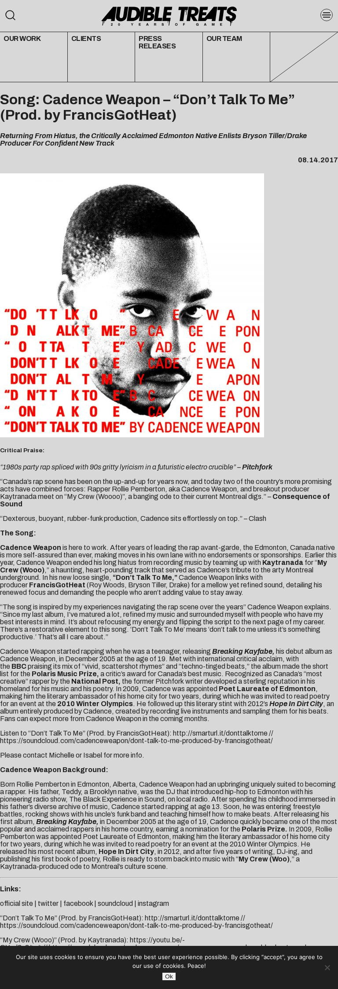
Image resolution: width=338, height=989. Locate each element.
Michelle (61, 755)
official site (16, 903)
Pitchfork (257, 467)
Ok (169, 976)
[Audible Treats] (168, 15)
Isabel (92, 755)
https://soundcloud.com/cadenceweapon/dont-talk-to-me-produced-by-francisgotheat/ (136, 740)
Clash (257, 518)
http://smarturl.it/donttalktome (220, 733)
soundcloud (115, 903)
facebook (78, 903)
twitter (48, 903)
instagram (153, 903)
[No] (327, 967)
